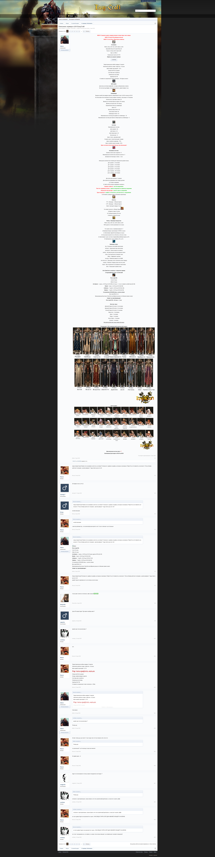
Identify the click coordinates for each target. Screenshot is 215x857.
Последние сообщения (74, 19)
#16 (155, 765)
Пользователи (81, 15)
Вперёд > (88, 31)
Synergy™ (63, 494)
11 (83, 31)
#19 (155, 819)
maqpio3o (62, 784)
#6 (155, 571)
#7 (155, 585)
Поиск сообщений (63, 19)
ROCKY (74, 461)
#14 (155, 728)
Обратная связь (139, 852)
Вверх (155, 852)
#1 (155, 458)
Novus (60, 852)
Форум (71, 15)
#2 (155, 475)
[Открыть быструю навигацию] (155, 23)
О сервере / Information (71, 28)
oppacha (62, 622)
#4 (155, 513)
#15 (155, 751)
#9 (155, 620)
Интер (61, 512)
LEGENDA (79, 461)
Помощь (146, 852)
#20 (155, 837)
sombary (62, 640)
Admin (88, 28)
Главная (63, 15)
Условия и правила (153, 855)
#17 (155, 783)
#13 (155, 713)
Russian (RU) (65, 852)
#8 (155, 603)
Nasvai (62, 476)
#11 (155, 656)
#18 (155, 801)
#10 (155, 638)
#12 (155, 687)
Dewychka (62, 604)
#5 (155, 529)
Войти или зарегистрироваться (148, 1)
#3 (155, 493)
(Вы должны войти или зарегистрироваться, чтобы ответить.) (143, 843)
